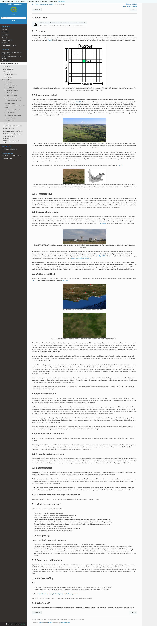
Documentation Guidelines (9, 149)
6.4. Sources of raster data (11, 90)
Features (4, 37)
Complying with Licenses (9, 45)
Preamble (4, 29)
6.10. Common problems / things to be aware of (15, 106)
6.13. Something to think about (13, 115)
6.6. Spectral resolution (11, 95)
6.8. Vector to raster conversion (13, 100)
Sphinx (41, 622)
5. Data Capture (7, 77)
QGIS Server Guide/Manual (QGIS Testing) (11, 57)
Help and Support (7, 40)
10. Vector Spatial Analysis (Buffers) (13, 131)
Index (13, 20)
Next (133, 9)
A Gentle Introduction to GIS (10, 63)
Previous (37, 9)
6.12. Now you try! (10, 112)
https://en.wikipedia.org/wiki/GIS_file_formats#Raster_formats (58, 594)
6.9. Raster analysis (10, 103)
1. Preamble (6, 66)
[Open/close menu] (1, 64)
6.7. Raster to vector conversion (13, 98)
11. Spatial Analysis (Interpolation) (12, 134)
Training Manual (6, 61)
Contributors (5, 43)
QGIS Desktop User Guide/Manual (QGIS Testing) (11, 53)
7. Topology (6, 123)
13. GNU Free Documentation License (11, 141)
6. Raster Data (7, 80)
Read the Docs (65, 622)
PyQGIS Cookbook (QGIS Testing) (11, 156)
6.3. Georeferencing (10, 87)
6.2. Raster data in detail (11, 85)
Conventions (5, 34)
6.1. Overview (8, 82)
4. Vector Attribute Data (10, 74)
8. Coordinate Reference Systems (12, 125)
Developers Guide (7, 158)
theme (50, 622)
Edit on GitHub (132, 4)
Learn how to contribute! (130, 6)
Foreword (4, 32)
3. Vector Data (7, 72)
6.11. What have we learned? (12, 110)
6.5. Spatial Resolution (10, 93)
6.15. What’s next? (9, 120)
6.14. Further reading (10, 117)
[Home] (32, 4)
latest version (61, 1)
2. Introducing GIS (8, 69)
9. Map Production (8, 128)
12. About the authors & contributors (10, 137)
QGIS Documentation (14, 4)
